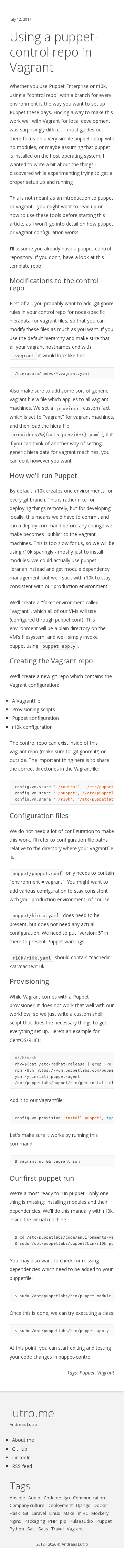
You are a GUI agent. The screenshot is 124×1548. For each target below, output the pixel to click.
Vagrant (105, 1372)
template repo (25, 265)
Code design (57, 1498)
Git (25, 1513)
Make (68, 1513)
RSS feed (22, 1466)
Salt (31, 1529)
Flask (15, 1513)
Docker (101, 1505)
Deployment (60, 1505)
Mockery (99, 1513)
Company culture (27, 1505)
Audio (34, 1498)
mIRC (83, 1513)
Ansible (17, 1498)
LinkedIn (21, 1457)
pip (63, 1521)
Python (17, 1529)
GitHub (19, 1449)
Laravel (39, 1513)
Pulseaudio (81, 1521)
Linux (54, 1513)
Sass (43, 1529)
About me (23, 1440)
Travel (57, 1529)
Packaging (34, 1521)
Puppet (87, 1372)
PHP (52, 1521)
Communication (89, 1498)
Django (83, 1505)
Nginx (15, 1521)
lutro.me (32, 1413)
